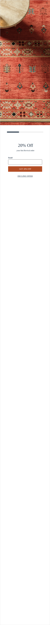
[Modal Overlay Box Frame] (25, 312)
